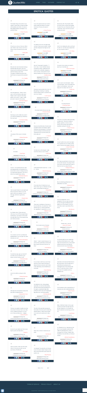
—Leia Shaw (48, 153)
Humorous (68, 229)
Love (46, 54)
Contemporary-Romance (14, 56)
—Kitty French (71, 290)
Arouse (37, 99)
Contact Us (61, 2)
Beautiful (15, 297)
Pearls (44, 34)
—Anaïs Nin (71, 89)
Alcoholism (39, 273)
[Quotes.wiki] (16, 2)
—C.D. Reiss (71, 51)
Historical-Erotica (24, 318)
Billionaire (23, 297)
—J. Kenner (48, 135)
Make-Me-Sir (24, 262)
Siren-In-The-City (18, 201)
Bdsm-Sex (17, 141)
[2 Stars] (15, 33)
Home (38, 2)
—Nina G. (49, 316)
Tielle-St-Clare (25, 336)
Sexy (68, 189)
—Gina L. (72, 273)
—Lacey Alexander (69, 147)
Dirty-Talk (64, 109)
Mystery (41, 320)
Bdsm (64, 93)
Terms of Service (33, 384)
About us (56, 384)
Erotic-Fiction (17, 157)
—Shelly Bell (25, 52)
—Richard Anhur (70, 185)
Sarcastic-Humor (67, 340)
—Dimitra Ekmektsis (23, 239)
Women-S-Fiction (20, 104)
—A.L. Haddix (24, 78)
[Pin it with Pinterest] (20, 38)
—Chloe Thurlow (24, 32)
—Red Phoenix (47, 354)
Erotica (19, 35)
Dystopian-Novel (63, 213)
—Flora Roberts (70, 247)
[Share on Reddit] (18, 38)
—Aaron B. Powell (70, 68)
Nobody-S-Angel (71, 171)
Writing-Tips (70, 35)
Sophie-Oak (24, 201)
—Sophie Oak (24, 198)
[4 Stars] (17, 33)
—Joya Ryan (22, 153)
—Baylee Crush (47, 210)
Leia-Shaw (49, 157)
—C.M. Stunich (47, 95)
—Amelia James (47, 75)
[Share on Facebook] (14, 38)
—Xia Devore (48, 334)
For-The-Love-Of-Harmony (42, 157)
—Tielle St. (25, 332)
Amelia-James (39, 78)
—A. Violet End (24, 220)
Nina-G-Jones (46, 320)
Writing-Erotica (65, 35)
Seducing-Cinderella (71, 277)
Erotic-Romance (23, 56)
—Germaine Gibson (23, 100)
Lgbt (71, 213)
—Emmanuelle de (47, 294)
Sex (67, 150)
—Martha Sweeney (46, 171)
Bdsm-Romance (37, 214)
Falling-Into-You (65, 251)
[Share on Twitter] (16, 38)
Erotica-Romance (20, 82)
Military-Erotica (68, 72)
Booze (47, 273)
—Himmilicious (47, 247)
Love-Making (44, 251)
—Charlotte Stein (66, 105)
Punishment (22, 280)
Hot (66, 189)
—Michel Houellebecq (69, 337)
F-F (23, 141)
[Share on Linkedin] (22, 38)
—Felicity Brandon (23, 137)
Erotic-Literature (45, 99)
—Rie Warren (71, 209)
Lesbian (43, 54)
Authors (51, 2)
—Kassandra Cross (23, 294)
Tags (44, 2)
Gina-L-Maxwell (63, 277)
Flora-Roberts (71, 251)
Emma (43, 174)
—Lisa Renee (71, 313)
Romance (47, 139)
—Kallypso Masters (69, 167)
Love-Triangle (23, 224)
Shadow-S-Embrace (18, 336)
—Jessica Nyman (24, 314)
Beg (64, 54)
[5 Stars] (18, 33)
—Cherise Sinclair (46, 111)
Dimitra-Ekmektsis (17, 243)
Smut (47, 230)
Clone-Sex (15, 224)
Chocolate (44, 115)
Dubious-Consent (44, 214)
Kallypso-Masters (64, 171)
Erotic (44, 78)
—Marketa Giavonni (23, 175)
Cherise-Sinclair (39, 115)
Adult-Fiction (38, 139)
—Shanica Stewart (46, 51)
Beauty (19, 297)
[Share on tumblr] (24, 38)
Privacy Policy (46, 384)
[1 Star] (14, 33)
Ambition (43, 273)
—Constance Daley (23, 119)
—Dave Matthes (47, 270)
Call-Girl (12, 243)
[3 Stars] (16, 33)
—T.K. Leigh (25, 351)
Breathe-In (40, 174)
